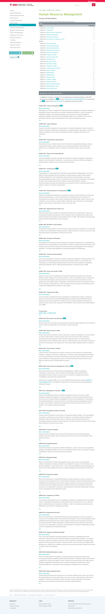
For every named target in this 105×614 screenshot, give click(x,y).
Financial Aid (71, 605)
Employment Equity (50, 76)
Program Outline (13, 22)
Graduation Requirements (15, 42)
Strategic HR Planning (51, 54)
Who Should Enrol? (14, 17)
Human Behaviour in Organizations (54, 32)
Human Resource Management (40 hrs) (55, 38)
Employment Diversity (51, 81)
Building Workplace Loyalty (52, 85)
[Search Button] (93, 4)
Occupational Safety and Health (53, 67)
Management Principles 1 (52, 65)
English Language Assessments (17, 15)
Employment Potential (15, 44)
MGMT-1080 (42, 312)
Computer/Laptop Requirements (17, 27)
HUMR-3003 (52, 312)
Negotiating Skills (50, 72)
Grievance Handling (50, 70)
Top (40, 149)
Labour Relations (50, 27)
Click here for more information (74, 98)
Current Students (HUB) (45, 605)
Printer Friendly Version (15, 47)
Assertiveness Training (51, 63)
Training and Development (52, 34)
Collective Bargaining (51, 43)
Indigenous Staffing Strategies (53, 83)
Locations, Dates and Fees (16, 20)
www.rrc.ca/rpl (57, 100)
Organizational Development (52, 45)
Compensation (49, 29)
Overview (12, 10)
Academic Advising (14, 605)
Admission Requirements (15, 12)
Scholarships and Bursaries (75, 607)
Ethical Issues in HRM (51, 61)
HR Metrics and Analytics (52, 52)
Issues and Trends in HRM (52, 56)
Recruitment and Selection (52, 36)
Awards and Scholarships (15, 37)
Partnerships (12, 39)
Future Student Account (45, 603)
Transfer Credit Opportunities (16, 32)
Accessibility (13, 607)
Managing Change (50, 74)
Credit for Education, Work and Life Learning (79, 603)
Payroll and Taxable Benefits (52, 47)
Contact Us (12, 603)
